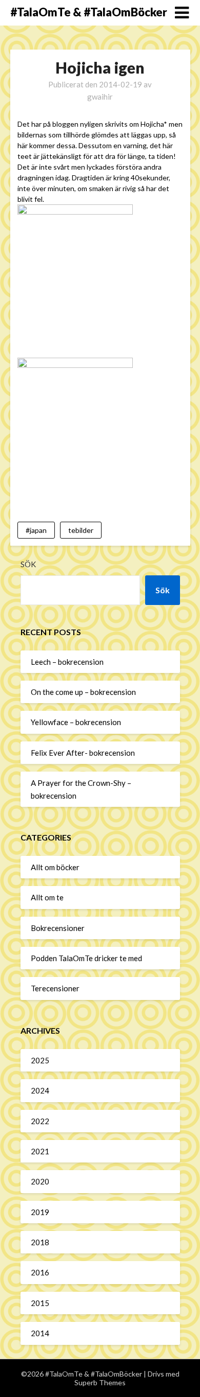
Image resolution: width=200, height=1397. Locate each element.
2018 (40, 1242)
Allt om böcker (55, 867)
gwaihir (100, 96)
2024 (40, 1090)
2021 (40, 1151)
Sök (28, 564)
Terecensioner (55, 988)
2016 (40, 1272)
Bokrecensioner (58, 928)
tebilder (80, 530)
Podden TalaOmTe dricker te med (86, 958)
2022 (40, 1121)
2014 (40, 1333)
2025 (40, 1060)
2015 (40, 1303)
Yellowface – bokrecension (76, 722)
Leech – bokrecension (67, 661)
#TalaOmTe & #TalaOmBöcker (88, 12)
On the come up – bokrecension (83, 691)
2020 (40, 1181)
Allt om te (47, 897)
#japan (36, 530)
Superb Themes (100, 1382)
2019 (40, 1212)
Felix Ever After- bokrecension (83, 752)
